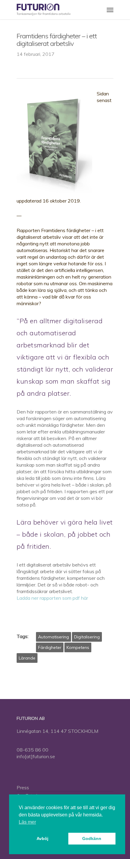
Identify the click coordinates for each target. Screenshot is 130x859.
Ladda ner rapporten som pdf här (52, 598)
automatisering (53, 637)
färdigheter (49, 647)
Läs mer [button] (27, 822)
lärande (27, 658)
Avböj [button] (42, 838)
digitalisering (87, 637)
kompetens (78, 647)
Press (23, 787)
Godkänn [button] (91, 838)
